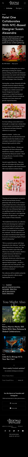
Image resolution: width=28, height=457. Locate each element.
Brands (4, 14)
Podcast (14, 427)
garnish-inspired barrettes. (11, 287)
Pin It (14, 53)
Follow (14, 403)
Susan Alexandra (8, 293)
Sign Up (20, 380)
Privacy (20, 426)
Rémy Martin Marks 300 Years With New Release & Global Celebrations (14, 329)
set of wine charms (8, 291)
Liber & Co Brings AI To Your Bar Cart (12, 358)
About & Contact (7, 426)
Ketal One (13, 289)
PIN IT (14, 111)
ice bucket (5, 289)
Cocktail (9, 285)
